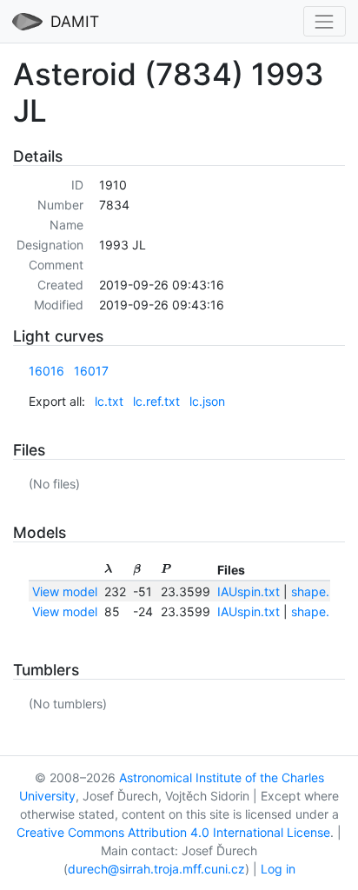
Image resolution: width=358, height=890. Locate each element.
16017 (91, 370)
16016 (46, 370)
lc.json (207, 401)
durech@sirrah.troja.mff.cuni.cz (156, 868)
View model (64, 591)
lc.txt (109, 401)
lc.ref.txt (156, 401)
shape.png (321, 591)
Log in (278, 868)
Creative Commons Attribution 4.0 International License (173, 832)
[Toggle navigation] (324, 21)
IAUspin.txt (248, 591)
